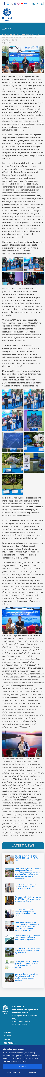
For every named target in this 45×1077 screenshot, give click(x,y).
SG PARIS (7, 1035)
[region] (22, 1061)
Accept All (22, 1066)
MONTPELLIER (9, 1043)
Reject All (32, 1072)
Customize (12, 1072)
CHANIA (7, 1039)
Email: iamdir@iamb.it (21, 1024)
